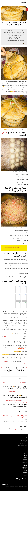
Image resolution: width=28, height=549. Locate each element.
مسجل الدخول (17, 428)
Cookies (25, 468)
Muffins (25, 465)
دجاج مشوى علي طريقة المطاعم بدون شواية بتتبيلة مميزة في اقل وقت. (15, 405)
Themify (3, 484)
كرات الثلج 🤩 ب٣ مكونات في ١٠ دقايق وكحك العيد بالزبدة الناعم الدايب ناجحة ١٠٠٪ (15, 396)
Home (25, 453)
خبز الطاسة (5, 336)
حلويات (23, 384)
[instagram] (19, 478)
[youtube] (22, 478)
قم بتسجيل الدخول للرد (5, 415)
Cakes (25, 470)
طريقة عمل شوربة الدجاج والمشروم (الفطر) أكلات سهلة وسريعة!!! (19, 369)
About (25, 457)
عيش (4, 132)
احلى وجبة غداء (19, 402)
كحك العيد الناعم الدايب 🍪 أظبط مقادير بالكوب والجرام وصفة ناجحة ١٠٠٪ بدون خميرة (14, 387)
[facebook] (25, 478)
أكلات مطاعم (24, 402)
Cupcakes (24, 467)
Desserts (25, 472)
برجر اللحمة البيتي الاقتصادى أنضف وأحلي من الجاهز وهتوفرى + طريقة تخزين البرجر (8, 369)
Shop (25, 455)
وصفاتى (25, 384)
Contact (25, 459)
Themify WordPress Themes (21, 486)
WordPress (12, 486)
